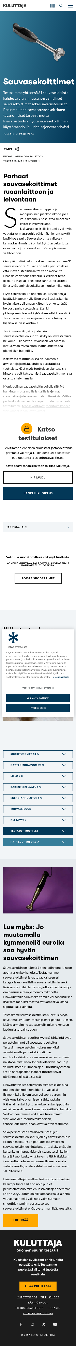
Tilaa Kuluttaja (38, 1286)
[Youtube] (55, 1324)
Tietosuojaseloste (29, 1307)
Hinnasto (54, 1307)
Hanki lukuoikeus (38, 493)
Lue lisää (20, 1220)
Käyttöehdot (38, 1302)
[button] (38, 754)
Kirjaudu (38, 477)
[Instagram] (32, 1324)
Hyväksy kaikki (38, 708)
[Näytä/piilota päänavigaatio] (70, 6)
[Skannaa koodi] (52, 6)
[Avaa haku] (61, 6)
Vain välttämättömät (38, 697)
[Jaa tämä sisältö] (17, 149)
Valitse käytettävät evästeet (38, 687)
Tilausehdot (50, 1297)
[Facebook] (21, 1324)
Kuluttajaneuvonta (38, 1313)
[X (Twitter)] (44, 1324)
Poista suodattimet (38, 578)
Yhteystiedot (27, 1297)
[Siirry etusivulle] (15, 5)
